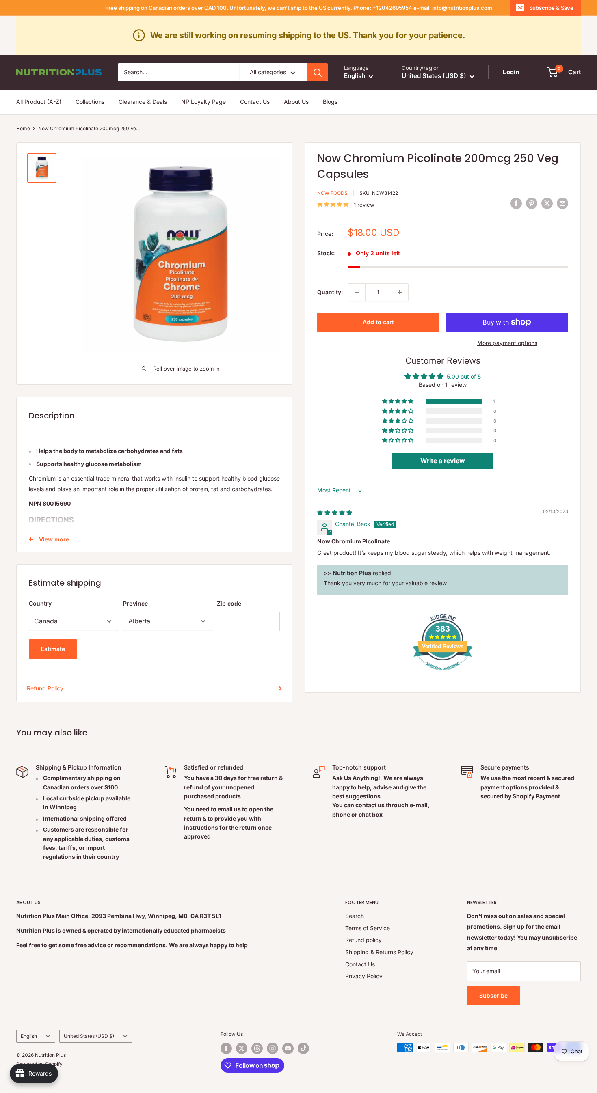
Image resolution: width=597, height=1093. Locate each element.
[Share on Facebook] (516, 203)
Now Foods (332, 193)
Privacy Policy (364, 975)
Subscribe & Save (551, 7)
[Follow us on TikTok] (303, 1048)
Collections (90, 102)
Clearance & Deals (143, 102)
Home (23, 128)
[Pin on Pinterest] (531, 203)
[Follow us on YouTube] (288, 1048)
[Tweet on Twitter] (547, 203)
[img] (334, 512)
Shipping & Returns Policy (379, 952)
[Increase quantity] (399, 292)
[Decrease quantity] (356, 292)
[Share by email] (562, 203)
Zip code (229, 603)
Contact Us (255, 102)
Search (354, 915)
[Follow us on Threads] (257, 1048)
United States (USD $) (89, 1036)
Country (40, 603)
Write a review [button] (442, 461)
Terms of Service (367, 928)
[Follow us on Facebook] (226, 1048)
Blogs (330, 102)
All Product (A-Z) (38, 102)
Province (135, 603)
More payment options (507, 342)
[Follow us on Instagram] (272, 1048)
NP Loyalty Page (203, 102)
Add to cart (378, 322)
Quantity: (330, 292)
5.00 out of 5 (464, 376)
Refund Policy (45, 688)
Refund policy (363, 939)
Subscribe (493, 995)
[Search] (317, 72)
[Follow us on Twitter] (241, 1048)
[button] (398, 402)
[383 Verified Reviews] (442, 674)
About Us (296, 102)
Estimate (53, 648)
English (29, 1036)
